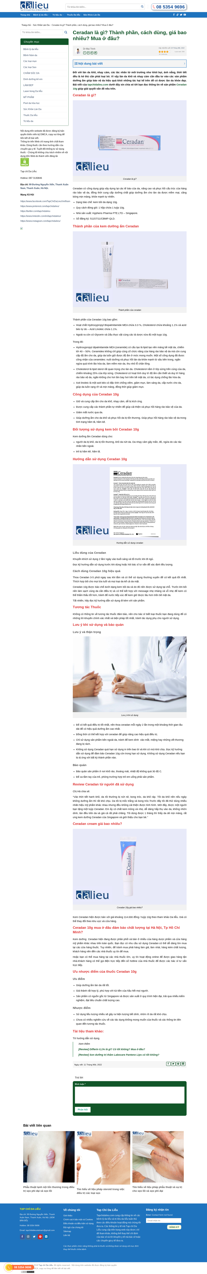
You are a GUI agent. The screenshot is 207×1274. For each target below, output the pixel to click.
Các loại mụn (30, 61)
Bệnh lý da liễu (40, 15)
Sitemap (67, 1231)
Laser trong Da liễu (32, 91)
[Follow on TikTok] (177, 14)
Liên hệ (66, 1235)
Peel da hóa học (31, 103)
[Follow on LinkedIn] (46, 1236)
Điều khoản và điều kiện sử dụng (78, 1223)
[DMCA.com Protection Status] (24, 162)
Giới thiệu (67, 1215)
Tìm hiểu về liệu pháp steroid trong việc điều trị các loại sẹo (100, 1191)
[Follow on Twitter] (181, 14)
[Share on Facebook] (84, 52)
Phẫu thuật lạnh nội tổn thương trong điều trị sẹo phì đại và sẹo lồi (48, 1189)
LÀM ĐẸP (28, 85)
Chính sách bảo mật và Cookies (78, 1219)
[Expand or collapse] (132, 63)
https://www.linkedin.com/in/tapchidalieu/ (40, 216)
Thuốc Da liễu (73, 15)
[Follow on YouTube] (185, 14)
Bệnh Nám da (30, 55)
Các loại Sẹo (29, 67)
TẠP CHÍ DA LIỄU (30, 1209)
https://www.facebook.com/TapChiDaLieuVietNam (45, 201)
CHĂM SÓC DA (31, 73)
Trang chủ (25, 15)
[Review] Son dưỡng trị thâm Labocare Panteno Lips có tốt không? (118, 1054)
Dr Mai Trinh (89, 49)
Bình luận (80, 1084)
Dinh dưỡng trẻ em (32, 79)
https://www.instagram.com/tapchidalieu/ (40, 221)
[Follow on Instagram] (28, 1236)
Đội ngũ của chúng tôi (73, 1227)
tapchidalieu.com (98, 84)
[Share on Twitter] (88, 52)
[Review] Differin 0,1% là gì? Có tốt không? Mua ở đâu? (111, 1049)
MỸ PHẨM (28, 97)
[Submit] (142, 6)
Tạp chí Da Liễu (46, 1265)
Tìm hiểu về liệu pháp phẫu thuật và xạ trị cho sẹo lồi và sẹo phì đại (157, 1189)
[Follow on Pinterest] (40, 1236)
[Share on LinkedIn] (95, 52)
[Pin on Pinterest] (92, 52)
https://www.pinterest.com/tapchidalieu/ (39, 206)
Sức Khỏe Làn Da (91, 15)
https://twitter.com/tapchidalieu (35, 211)
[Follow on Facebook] (174, 14)
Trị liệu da (57, 15)
